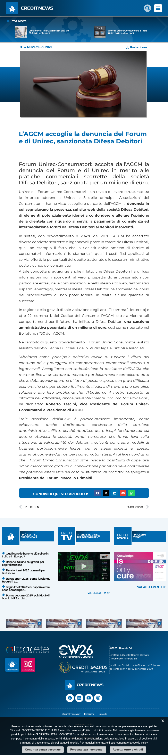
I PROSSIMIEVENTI (139, 536)
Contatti (103, 714)
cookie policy (140, 742)
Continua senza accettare (43, 749)
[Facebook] (70, 698)
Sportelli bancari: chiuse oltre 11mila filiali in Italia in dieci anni (125, 32)
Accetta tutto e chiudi (128, 749)
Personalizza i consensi (86, 749)
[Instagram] (98, 698)
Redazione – (91, 714)
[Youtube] (89, 698)
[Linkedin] (79, 698)
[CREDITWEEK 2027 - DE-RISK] (140, 566)
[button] (147, 8)
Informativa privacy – (72, 714)
